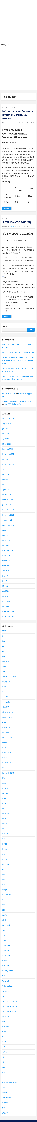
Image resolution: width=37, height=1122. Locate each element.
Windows (5, 991)
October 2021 (7, 561)
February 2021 (7, 601)
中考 (3, 1047)
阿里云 (4, 1108)
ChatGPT (5, 707)
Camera (5, 692)
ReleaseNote (6, 895)
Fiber (4, 748)
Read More (7, 208)
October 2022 (7, 520)
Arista (4, 671)
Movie (4, 824)
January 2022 (7, 545)
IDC (3, 768)
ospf (4, 869)
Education (6, 732)
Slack (4, 920)
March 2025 (6, 444)
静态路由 (5, 1113)
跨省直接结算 (6, 1098)
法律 (3, 1077)
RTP (3, 905)
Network (5, 839)
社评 (3, 1087)
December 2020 (8, 611)
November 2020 (8, 616)
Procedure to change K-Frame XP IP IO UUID (18, 352)
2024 (4, 631)
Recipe (4, 890)
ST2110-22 (6, 950)
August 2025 (6, 424)
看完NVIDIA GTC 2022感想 (16, 222)
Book (4, 687)
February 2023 (7, 500)
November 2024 (8, 454)
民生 (3, 1072)
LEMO (4, 798)
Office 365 (5, 864)
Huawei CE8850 (7, 763)
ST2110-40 (6, 956)
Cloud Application (8, 717)
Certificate (6, 702)
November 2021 (8, 555)
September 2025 (8, 419)
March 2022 (6, 540)
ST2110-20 (6, 945)
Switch (4, 961)
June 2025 (5, 429)
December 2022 (8, 510)
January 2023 (7, 505)
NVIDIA (4, 107)
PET (3, 874)
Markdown (6, 813)
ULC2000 (5, 966)
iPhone (4, 778)
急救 (3, 1067)
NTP (3, 854)
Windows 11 (6, 996)
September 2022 (8, 525)
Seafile (4, 915)
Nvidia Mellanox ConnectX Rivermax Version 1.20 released (17, 115)
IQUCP (4, 783)
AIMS (4, 656)
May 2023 (5, 484)
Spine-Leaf (6, 925)
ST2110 (4, 940)
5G (3, 636)
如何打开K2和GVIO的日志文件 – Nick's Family (18, 401)
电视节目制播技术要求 (10, 1082)
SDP (3, 910)
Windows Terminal (9, 1011)
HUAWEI (5, 758)
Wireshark (6, 1016)
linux (4, 803)
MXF (3, 829)
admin (12, 123)
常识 (3, 1057)
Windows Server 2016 (10, 1001)
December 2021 (8, 550)
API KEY (5, 666)
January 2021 (7, 606)
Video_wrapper (7, 976)
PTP (3, 885)
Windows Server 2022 (10, 1006)
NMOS (4, 844)
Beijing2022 (6, 682)
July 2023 (5, 474)
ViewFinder (6, 981)
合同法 (4, 1052)
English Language (8, 737)
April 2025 (5, 439)
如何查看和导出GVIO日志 (13, 404)
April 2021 (5, 591)
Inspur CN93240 (8, 773)
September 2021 (8, 566)
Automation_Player (9, 677)
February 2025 (7, 449)
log (3, 808)
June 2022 (5, 535)
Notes (4, 849)
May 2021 (5, 586)
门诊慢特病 (6, 1103)
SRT (3, 930)
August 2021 (6, 571)
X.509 (4, 1042)
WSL (3, 1037)
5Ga (3, 641)
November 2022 (8, 515)
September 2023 (8, 469)
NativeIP (5, 834)
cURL (4, 722)
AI (3, 651)
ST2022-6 (5, 935)
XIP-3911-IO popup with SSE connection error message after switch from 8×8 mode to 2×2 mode (18, 360)
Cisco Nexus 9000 (8, 712)
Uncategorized (7, 971)
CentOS (5, 697)
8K (3, 646)
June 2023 (5, 479)
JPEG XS (5, 788)
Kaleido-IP (5, 793)
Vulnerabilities (7, 986)
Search (4, 326)
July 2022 (5, 530)
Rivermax (11, 107)
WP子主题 (5, 1032)
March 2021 (6, 596)
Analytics (5, 661)
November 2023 (8, 464)
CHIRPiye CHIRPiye (8, 394)
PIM (3, 879)
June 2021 (5, 581)
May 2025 (5, 434)
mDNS (4, 819)
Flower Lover (6, 753)
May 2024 (5, 459)
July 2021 (5, 576)
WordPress (6, 1027)
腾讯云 (4, 1093)
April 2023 (5, 490)
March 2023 (6, 495)
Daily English (6, 727)
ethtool (5, 743)
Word (4, 1021)
